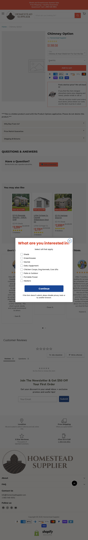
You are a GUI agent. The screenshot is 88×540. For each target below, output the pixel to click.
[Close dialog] (70, 241)
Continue (44, 288)
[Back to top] (74, 483)
